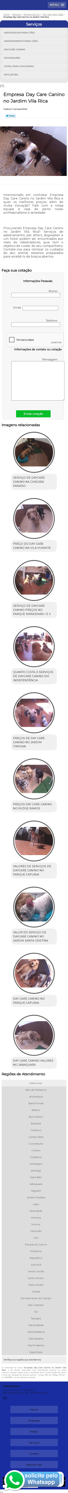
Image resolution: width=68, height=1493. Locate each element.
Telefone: (52, 320)
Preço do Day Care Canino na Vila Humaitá (32, 546)
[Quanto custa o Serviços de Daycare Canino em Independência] (34, 645)
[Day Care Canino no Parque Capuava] (34, 972)
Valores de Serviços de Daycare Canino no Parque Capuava (32, 870)
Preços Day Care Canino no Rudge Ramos (32, 806)
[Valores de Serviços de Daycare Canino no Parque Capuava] (34, 839)
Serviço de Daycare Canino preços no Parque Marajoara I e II (32, 610)
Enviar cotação (33, 414)
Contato (34, 1453)
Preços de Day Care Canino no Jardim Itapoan (29, 742)
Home (34, 1409)
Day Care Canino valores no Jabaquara (33, 1062)
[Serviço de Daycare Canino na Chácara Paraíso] (34, 451)
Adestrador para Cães (19, 32)
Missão (34, 1431)
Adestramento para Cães (21, 41)
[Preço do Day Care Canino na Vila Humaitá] (34, 517)
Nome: (53, 291)
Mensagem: (50, 359)
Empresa (34, 1420)
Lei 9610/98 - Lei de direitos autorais (18, 1377)
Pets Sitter (11, 74)
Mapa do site (34, 1464)
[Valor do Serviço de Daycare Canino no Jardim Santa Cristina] (34, 906)
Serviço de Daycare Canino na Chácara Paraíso (29, 482)
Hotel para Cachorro (19, 66)
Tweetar (10, 115)
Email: (18, 307)
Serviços (34, 24)
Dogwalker (12, 57)
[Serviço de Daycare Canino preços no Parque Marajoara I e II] (34, 579)
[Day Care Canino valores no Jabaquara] (34, 1034)
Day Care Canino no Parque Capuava (29, 1000)
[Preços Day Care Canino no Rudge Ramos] (34, 777)
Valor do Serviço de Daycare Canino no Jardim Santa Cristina (30, 936)
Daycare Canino (14, 49)
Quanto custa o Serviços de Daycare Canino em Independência (33, 676)
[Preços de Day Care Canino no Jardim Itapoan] (34, 711)
